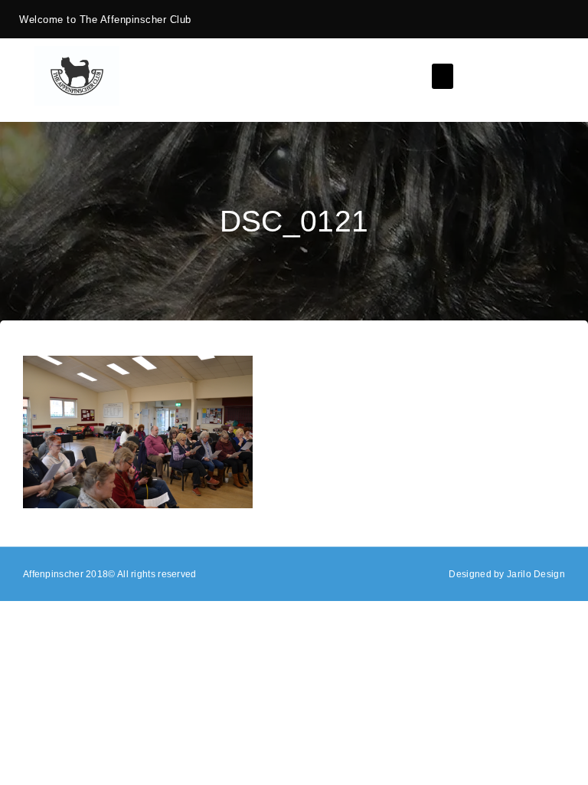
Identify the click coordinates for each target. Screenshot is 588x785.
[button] (442, 76)
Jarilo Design (536, 574)
